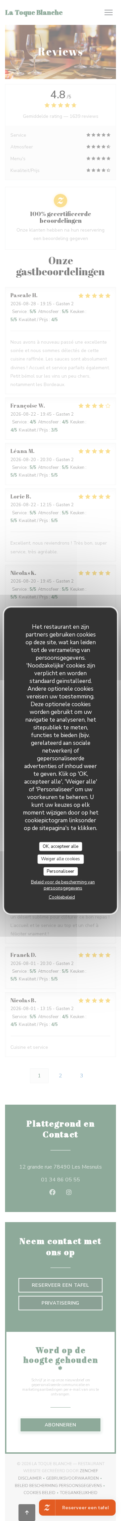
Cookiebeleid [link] (62, 897)
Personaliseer (60, 871)
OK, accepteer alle (60, 846)
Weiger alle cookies (60, 859)
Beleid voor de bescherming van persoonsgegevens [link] (63, 885)
